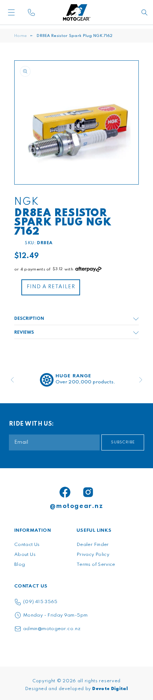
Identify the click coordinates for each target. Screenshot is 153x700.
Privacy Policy (92, 554)
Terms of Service (95, 564)
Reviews (24, 332)
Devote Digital (110, 689)
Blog (19, 564)
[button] (23, 12)
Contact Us (27, 544)
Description (29, 319)
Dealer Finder (92, 544)
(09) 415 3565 (40, 602)
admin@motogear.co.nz (51, 629)
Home (20, 36)
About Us (25, 554)
